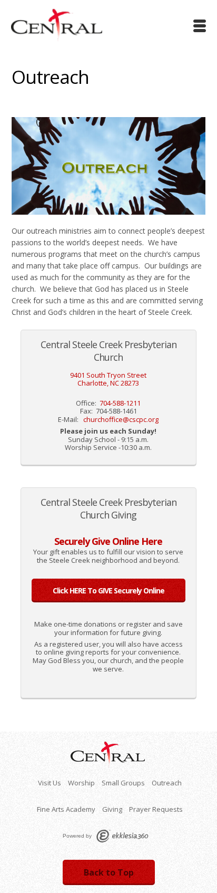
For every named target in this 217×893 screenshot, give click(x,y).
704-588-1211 (120, 403)
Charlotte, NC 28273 (108, 383)
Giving (112, 809)
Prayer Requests (156, 809)
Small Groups (123, 783)
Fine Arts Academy (66, 809)
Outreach (167, 783)
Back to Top (109, 872)
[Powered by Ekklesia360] (122, 836)
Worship (81, 783)
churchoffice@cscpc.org (121, 419)
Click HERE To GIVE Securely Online (108, 590)
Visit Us (49, 783)
